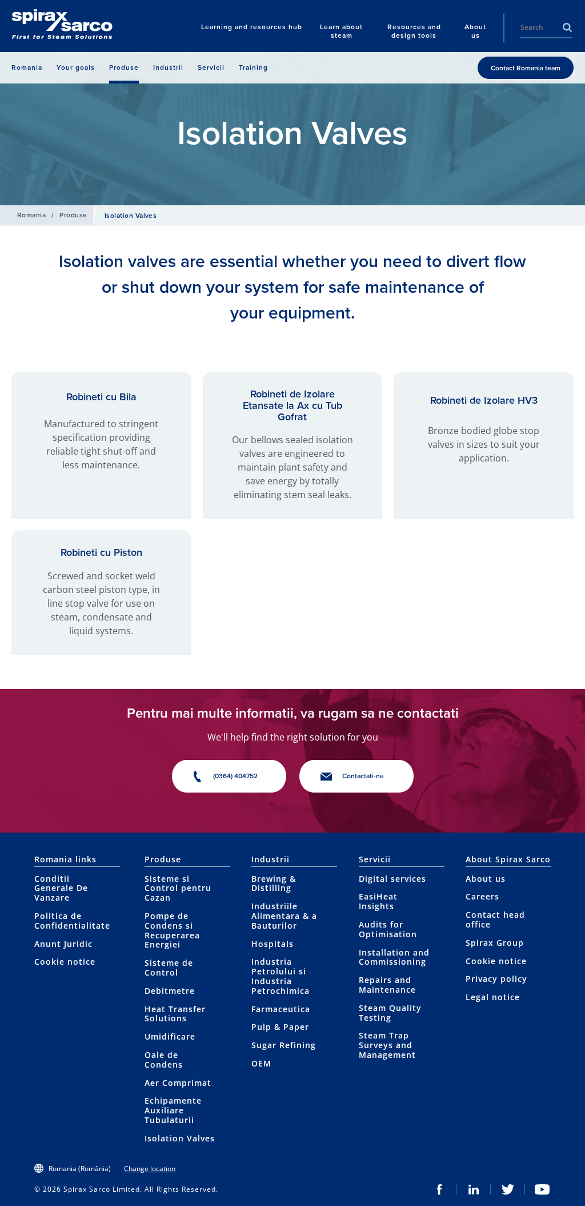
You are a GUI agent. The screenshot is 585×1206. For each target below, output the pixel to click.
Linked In (473, 1189)
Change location (149, 1168)
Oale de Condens (164, 1059)
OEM (261, 1063)
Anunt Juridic (63, 943)
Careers (482, 896)
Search (567, 27)
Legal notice (493, 997)
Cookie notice (64, 961)
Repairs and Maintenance (387, 984)
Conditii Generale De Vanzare (61, 888)
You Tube (542, 1189)
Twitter (507, 1189)
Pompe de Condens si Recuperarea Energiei (172, 930)
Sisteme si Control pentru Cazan (178, 888)
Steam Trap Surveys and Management (387, 1045)
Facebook (439, 1189)
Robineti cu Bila (101, 396)
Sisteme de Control (169, 967)
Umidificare (170, 1036)
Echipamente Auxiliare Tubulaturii (173, 1110)
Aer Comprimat (178, 1082)
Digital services (392, 878)
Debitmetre (170, 990)
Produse (73, 215)
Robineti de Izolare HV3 (484, 400)
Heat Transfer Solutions (175, 1014)
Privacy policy (496, 978)
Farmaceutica (280, 1009)
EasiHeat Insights (378, 901)
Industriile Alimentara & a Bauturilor (284, 916)
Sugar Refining (283, 1045)
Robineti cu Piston (101, 552)
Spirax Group (495, 942)
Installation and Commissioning (394, 957)
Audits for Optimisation (388, 929)
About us (486, 878)
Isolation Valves (180, 1138)
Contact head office (495, 919)
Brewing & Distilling (273, 883)
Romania (31, 215)
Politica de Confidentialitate (72, 920)
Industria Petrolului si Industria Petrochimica (280, 976)
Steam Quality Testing (390, 1012)
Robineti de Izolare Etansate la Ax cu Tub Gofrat (292, 405)
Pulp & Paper (280, 1026)
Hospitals (272, 943)
